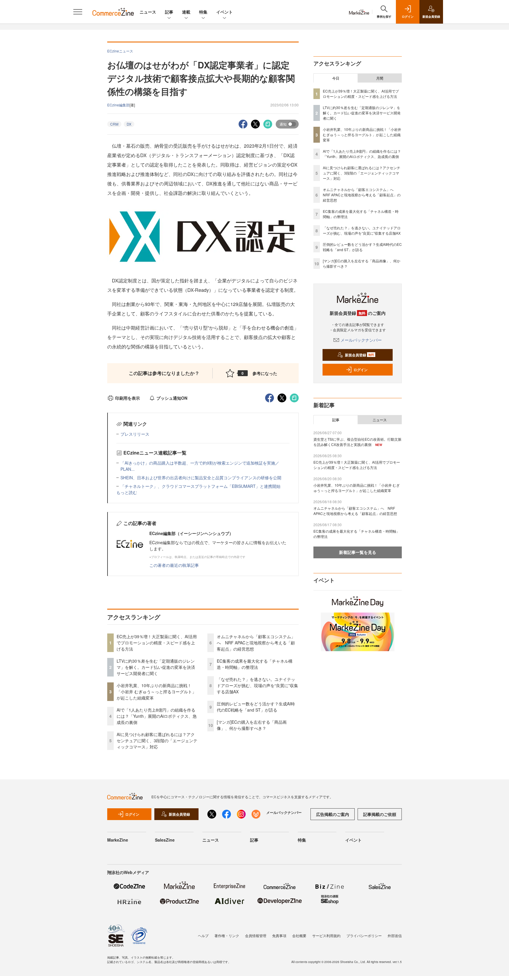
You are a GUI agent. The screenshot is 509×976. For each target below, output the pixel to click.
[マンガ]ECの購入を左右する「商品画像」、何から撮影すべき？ (252, 725)
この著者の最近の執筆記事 (174, 565)
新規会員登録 (359, 355)
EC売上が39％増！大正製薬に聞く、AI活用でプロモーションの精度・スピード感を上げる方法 (157, 642)
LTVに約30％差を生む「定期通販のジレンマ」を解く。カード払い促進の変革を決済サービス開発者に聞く (156, 667)
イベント (224, 12)
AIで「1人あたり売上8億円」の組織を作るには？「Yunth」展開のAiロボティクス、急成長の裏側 (157, 716)
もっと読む (126, 492)
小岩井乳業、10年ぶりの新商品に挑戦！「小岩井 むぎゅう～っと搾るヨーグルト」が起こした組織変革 (156, 691)
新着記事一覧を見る (357, 552)
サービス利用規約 (326, 935)
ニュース (148, 12)
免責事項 (279, 935)
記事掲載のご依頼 (379, 814)
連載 (186, 12)
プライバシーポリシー (364, 935)
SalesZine (165, 840)
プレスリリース (134, 434)
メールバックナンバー (361, 340)
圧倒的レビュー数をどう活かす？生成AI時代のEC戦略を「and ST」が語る (256, 707)
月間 (379, 78)
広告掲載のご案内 (332, 814)
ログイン (360, 369)
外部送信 (395, 935)
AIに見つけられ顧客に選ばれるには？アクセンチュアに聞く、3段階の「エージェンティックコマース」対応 (157, 740)
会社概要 (299, 935)
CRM (114, 123)
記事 (169, 12)
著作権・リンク (226, 935)
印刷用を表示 (127, 398)
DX (129, 123)
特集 (203, 12)
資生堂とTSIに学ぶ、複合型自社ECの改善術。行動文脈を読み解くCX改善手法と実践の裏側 (357, 442)
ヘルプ (203, 935)
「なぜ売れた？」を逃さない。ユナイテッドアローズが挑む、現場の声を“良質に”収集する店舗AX (257, 685)
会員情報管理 (255, 935)
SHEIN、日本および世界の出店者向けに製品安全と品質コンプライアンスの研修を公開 (200, 477)
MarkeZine (117, 840)
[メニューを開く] (78, 12)
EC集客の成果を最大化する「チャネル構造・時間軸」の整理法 (254, 664)
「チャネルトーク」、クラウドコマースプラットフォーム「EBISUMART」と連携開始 (200, 486)
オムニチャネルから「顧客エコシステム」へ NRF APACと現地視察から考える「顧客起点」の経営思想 (256, 642)
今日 (335, 78)
